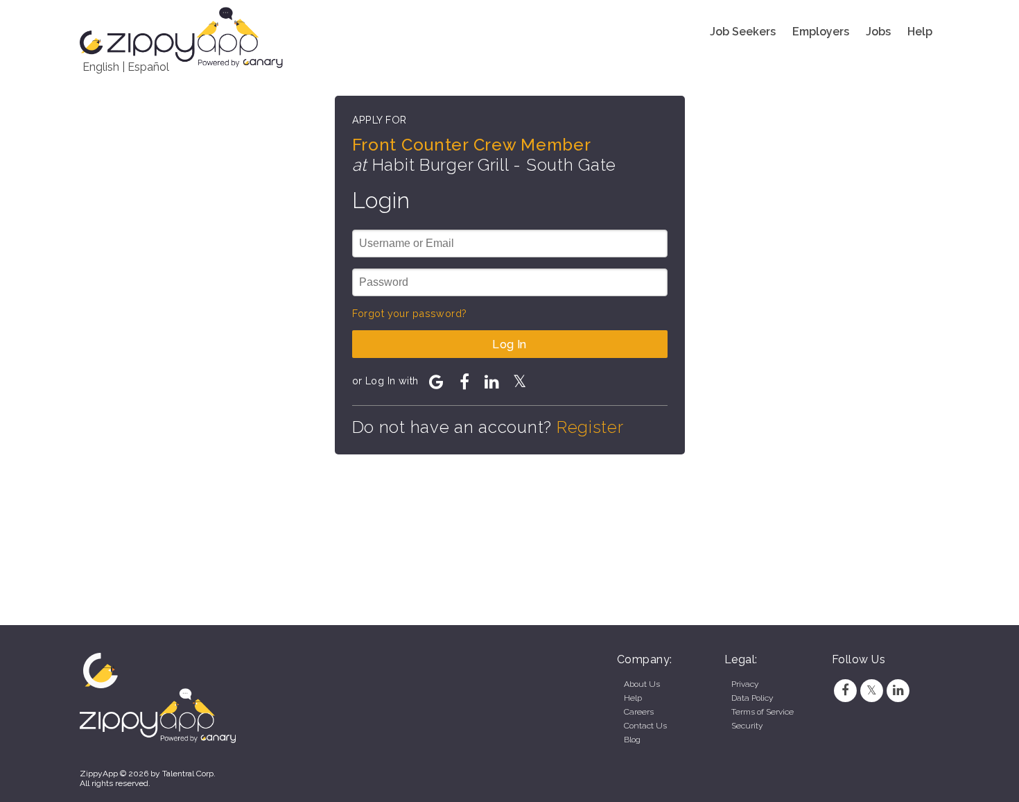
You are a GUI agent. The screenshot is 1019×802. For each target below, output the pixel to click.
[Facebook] (845, 690)
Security (747, 726)
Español (148, 67)
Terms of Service (762, 712)
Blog (632, 739)
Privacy (744, 684)
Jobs (878, 31)
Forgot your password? (409, 313)
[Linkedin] (898, 690)
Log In (509, 344)
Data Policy (752, 698)
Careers (639, 712)
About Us (642, 684)
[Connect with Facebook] (464, 381)
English (100, 67)
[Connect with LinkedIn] (492, 381)
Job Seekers (743, 31)
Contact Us (645, 726)
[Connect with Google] (436, 381)
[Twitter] (871, 690)
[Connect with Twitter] (519, 381)
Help (919, 31)
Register (590, 427)
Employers (820, 31)
